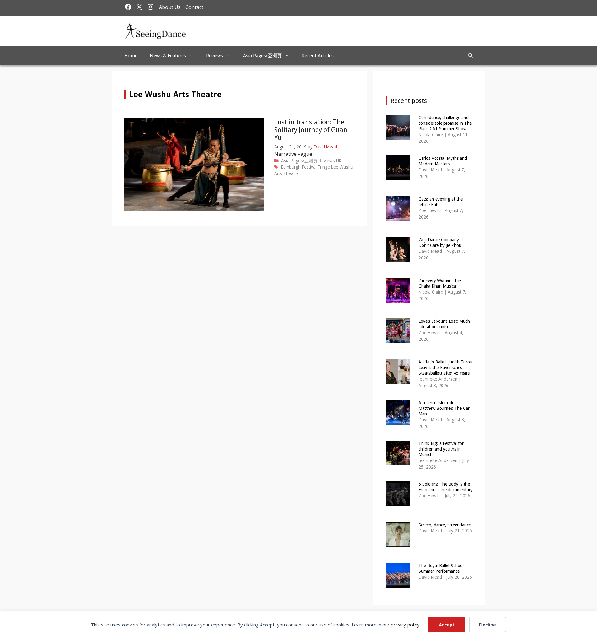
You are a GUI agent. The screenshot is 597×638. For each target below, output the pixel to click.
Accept (447, 625)
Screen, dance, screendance (445, 524)
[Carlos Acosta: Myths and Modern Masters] (398, 176)
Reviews (214, 55)
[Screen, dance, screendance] (398, 542)
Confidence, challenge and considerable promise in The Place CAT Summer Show (445, 123)
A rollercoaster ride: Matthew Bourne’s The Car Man (444, 408)
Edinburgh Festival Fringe (305, 167)
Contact (194, 7)
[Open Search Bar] (470, 55)
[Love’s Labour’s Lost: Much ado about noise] (398, 339)
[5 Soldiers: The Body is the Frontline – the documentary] (398, 502)
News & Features (168, 55)
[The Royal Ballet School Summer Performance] (398, 583)
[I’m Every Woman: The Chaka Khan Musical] (398, 298)
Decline (487, 625)
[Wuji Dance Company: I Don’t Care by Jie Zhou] (398, 257)
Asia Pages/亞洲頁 (262, 55)
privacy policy (405, 625)
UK (338, 161)
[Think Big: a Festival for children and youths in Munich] (398, 461)
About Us (170, 7)
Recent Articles (318, 55)
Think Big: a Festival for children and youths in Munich (441, 449)
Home (130, 55)
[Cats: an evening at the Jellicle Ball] (398, 216)
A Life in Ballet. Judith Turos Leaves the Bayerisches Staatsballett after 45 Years (445, 367)
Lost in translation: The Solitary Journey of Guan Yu (310, 129)
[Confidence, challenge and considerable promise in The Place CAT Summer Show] (398, 135)
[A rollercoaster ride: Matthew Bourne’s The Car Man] (398, 420)
